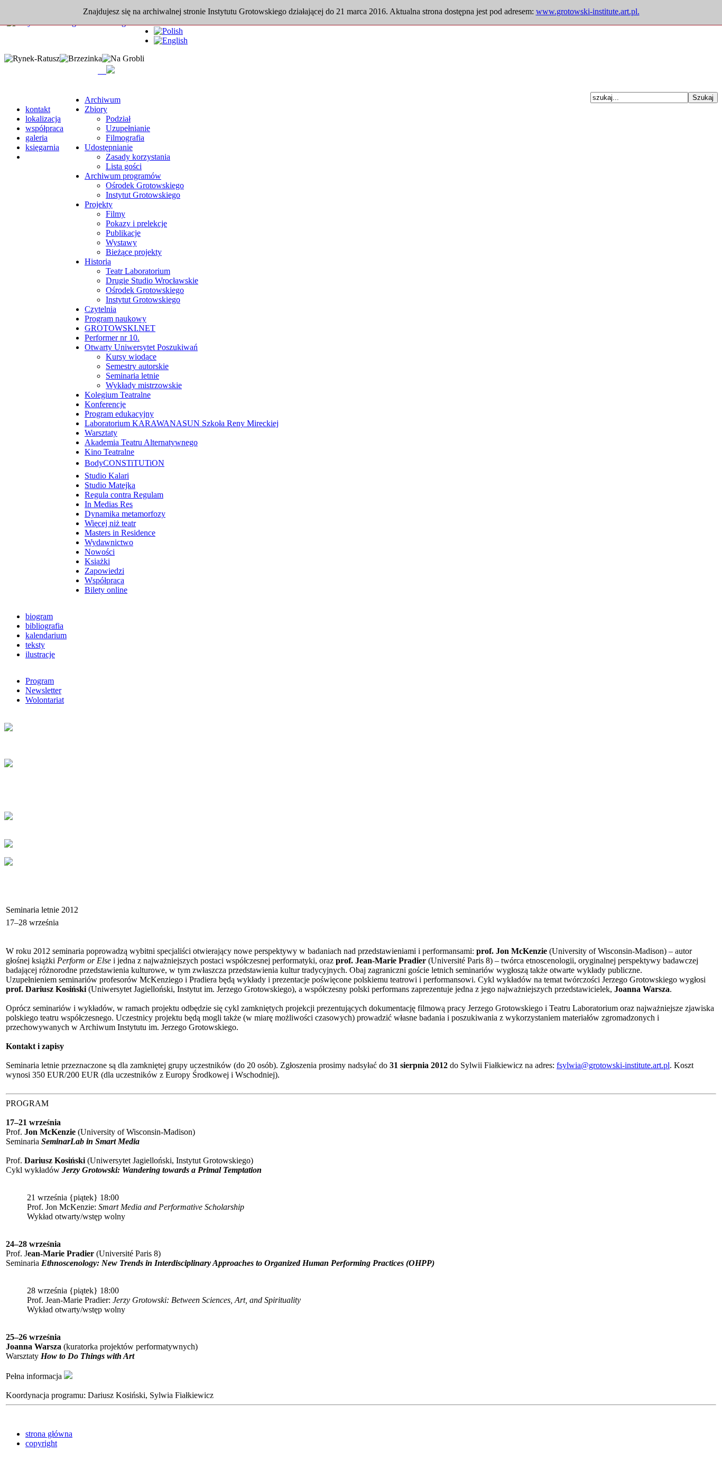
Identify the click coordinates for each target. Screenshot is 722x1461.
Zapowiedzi (104, 570)
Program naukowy (115, 318)
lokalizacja (43, 118)
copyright (41, 1443)
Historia (98, 261)
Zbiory (96, 109)
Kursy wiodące (131, 356)
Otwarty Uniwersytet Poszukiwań (141, 347)
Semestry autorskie (137, 366)
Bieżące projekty (134, 251)
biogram (39, 616)
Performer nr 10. (112, 337)
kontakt (37, 109)
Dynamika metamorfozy (125, 513)
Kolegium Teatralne (118, 394)
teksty (35, 644)
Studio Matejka (110, 485)
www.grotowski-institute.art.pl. (588, 11)
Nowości (100, 551)
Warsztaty (101, 432)
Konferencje (105, 404)
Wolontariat (44, 699)
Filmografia (125, 137)
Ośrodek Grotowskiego (145, 185)
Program (39, 680)
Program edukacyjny (119, 413)
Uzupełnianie (128, 128)
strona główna (48, 1433)
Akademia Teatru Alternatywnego (141, 442)
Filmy (115, 213)
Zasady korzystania (138, 156)
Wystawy (121, 242)
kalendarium (46, 635)
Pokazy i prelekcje (136, 223)
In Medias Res (109, 504)
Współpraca (104, 580)
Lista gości (124, 166)
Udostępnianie (109, 147)
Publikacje (123, 232)
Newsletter (43, 690)
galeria (36, 137)
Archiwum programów (123, 175)
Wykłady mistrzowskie (144, 385)
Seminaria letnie (132, 375)
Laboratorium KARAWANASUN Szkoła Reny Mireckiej (182, 423)
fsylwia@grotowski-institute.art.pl (613, 1065)
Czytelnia (100, 309)
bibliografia (44, 625)
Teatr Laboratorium (138, 271)
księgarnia (42, 147)
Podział (118, 118)
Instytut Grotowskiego (143, 194)
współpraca (44, 128)
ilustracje (40, 654)
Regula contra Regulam (124, 494)
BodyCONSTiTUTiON (124, 462)
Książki (97, 561)
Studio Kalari (107, 475)
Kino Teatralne (109, 451)
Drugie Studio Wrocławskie (152, 280)
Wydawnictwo (109, 542)
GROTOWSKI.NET (120, 328)
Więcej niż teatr (110, 523)
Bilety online (106, 589)
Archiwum (103, 99)
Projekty (99, 204)
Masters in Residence (120, 532)
